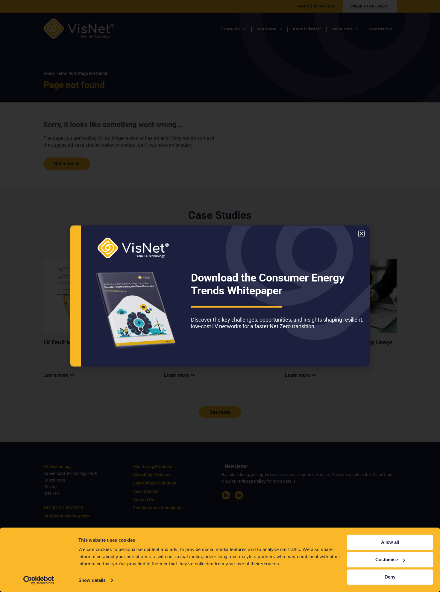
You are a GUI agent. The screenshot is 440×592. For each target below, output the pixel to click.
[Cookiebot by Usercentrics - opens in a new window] (39, 580)
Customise (386, 559)
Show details (92, 580)
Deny (390, 576)
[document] (220, 296)
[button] (361, 233)
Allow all (390, 542)
